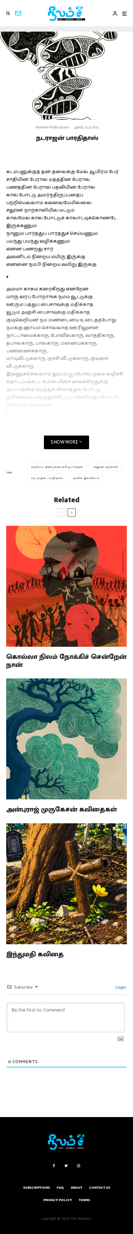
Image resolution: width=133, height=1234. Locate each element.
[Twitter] (66, 1165)
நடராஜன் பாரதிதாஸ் (48, 478)
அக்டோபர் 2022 (86, 127)
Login (120, 987)
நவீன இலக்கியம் (86, 478)
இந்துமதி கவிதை (35, 954)
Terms (84, 1200)
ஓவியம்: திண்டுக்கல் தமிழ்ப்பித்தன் (58, 467)
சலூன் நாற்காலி (106, 467)
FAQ (60, 1188)
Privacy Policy (57, 1200)
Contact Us (99, 1188)
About (76, 1188)
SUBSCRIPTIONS (36, 1188)
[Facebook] (54, 1165)
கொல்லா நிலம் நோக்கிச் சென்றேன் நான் (66, 661)
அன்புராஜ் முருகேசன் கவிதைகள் (61, 810)
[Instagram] (78, 1165)
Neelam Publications (52, 127)
